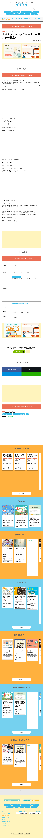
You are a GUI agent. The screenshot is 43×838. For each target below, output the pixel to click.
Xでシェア (31, 369)
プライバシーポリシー (6, 825)
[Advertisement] (21, 104)
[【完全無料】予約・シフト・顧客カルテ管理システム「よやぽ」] (30, 51)
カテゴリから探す (37, 18)
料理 (26, 303)
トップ (3, 18)
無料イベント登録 (6, 19)
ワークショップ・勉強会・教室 (17, 303)
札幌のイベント (15, 834)
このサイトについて (6, 813)
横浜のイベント (20, 834)
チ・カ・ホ (22, 14)
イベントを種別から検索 (20, 811)
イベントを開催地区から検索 (34, 811)
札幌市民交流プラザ (9, 14)
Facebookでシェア (12, 369)
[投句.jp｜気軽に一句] (12, 51)
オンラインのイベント (27, 834)
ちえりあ (16, 14)
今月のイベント (19, 18)
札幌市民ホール (34, 14)
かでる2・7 (28, 14)
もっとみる (21, 493)
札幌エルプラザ (35, 12)
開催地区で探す (27, 18)
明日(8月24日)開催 (16, 12)
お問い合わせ (4, 830)
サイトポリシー (5, 823)
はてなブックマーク (12, 373)
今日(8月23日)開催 (8, 12)
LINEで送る (31, 373)
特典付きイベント (10, 18)
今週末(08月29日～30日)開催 (26, 12)
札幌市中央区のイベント (16, 276)
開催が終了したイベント (7, 821)
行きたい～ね (19, 352)
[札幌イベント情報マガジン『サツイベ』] (21, 5)
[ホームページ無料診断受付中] (12, 330)
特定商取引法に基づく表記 (7, 827)
